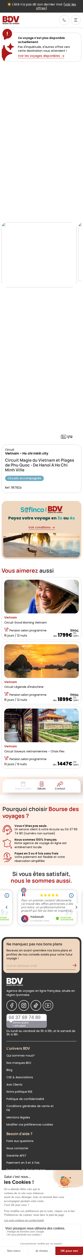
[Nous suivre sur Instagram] (24, 1005)
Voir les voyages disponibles (39, 56)
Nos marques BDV (18, 1063)
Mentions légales (18, 1117)
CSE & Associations (19, 1077)
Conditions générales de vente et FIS (30, 1108)
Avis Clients (14, 1085)
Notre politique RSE (19, 1092)
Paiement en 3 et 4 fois (22, 1163)
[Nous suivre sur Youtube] (48, 1005)
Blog (9, 1070)
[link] (64, 20)
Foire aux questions (19, 1141)
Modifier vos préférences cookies (29, 1124)
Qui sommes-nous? (20, 1056)
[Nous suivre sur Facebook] (11, 1005)
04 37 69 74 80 (24, 1017)
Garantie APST (16, 1156)
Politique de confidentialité (25, 1099)
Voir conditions (39, 527)
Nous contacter (17, 1148)
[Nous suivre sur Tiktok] (36, 1005)
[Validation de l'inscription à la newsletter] (76, 966)
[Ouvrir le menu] (76, 20)
